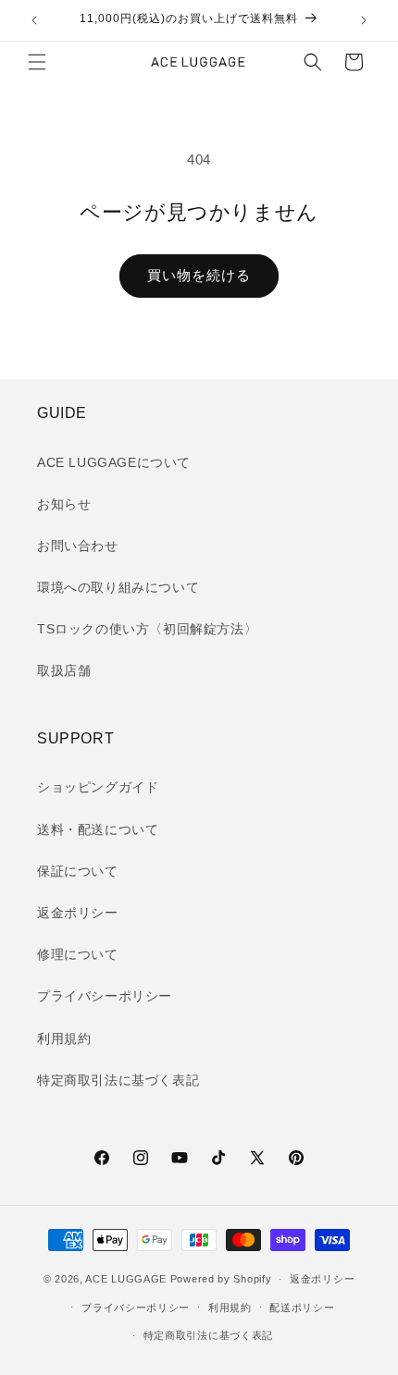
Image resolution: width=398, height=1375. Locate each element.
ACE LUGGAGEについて (114, 462)
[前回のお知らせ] (34, 20)
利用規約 (64, 1038)
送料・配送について (97, 829)
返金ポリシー (77, 912)
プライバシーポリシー (104, 995)
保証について (77, 871)
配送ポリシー (301, 1307)
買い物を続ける (199, 275)
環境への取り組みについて (118, 587)
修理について (77, 954)
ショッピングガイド (97, 787)
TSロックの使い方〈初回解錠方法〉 (147, 628)
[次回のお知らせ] (363, 20)
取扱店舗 (64, 670)
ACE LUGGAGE (126, 1278)
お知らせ (64, 504)
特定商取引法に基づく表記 (118, 1080)
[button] (37, 62)
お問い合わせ (77, 545)
